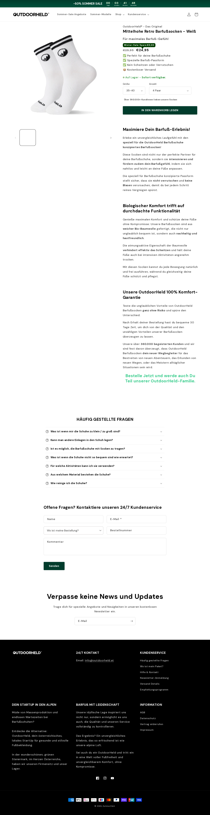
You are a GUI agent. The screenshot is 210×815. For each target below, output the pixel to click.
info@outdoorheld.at (99, 660)
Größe (126, 84)
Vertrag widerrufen (151, 724)
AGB (142, 712)
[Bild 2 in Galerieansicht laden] (45, 137)
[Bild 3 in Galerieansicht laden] (63, 137)
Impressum (147, 729)
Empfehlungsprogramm (154, 689)
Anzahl (153, 84)
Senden (54, 566)
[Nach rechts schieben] (111, 137)
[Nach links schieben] (15, 137)
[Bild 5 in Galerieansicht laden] (99, 137)
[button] (119, 14)
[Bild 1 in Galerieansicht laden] (28, 137)
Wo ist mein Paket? (151, 666)
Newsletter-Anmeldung (154, 678)
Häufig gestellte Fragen (154, 660)
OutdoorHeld (109, 806)
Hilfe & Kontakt (149, 672)
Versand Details (149, 683)
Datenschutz (148, 718)
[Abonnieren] (131, 621)
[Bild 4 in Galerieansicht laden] (81, 137)
